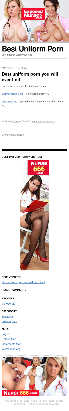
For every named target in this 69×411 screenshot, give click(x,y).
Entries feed (9, 339)
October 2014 (10, 303)
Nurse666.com (9, 101)
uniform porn (48, 121)
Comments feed (11, 344)
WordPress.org (11, 349)
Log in (5, 334)
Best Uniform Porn (32, 48)
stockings (36, 121)
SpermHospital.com (12, 93)
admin (15, 121)
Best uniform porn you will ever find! (23, 282)
